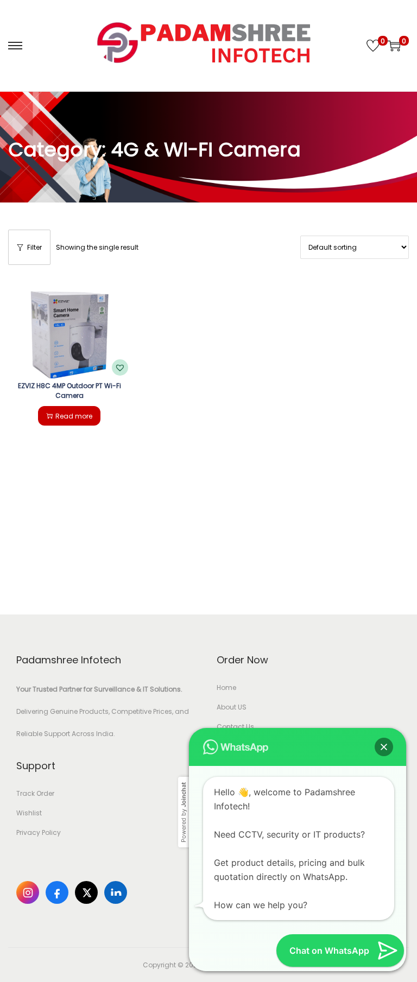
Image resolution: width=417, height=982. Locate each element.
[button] (120, 367)
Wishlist (29, 813)
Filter (34, 247)
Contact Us (235, 726)
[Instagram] (27, 892)
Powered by (183, 812)
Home (226, 687)
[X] (86, 892)
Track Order (35, 793)
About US (232, 707)
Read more (73, 416)
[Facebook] (57, 892)
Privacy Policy (38, 832)
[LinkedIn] (115, 892)
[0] (373, 45)
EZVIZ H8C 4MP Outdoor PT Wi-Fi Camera (69, 390)
